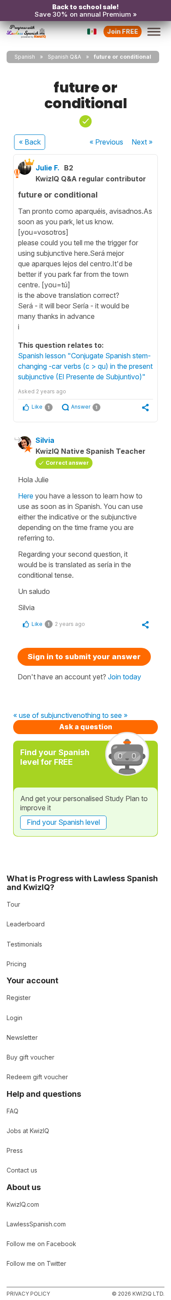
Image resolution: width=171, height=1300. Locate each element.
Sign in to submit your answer (84, 656)
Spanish (24, 56)
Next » (142, 142)
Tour (13, 904)
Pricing (16, 964)
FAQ (12, 1111)
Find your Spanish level (63, 822)
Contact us (22, 1170)
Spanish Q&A (64, 56)
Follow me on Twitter (36, 1263)
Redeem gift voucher (37, 1077)
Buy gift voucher (30, 1057)
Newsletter (22, 1037)
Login (14, 1017)
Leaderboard (26, 924)
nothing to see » (102, 716)
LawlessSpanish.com (36, 1224)
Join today (124, 676)
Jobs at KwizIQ (28, 1130)
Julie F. (48, 167)
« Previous (106, 142)
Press (15, 1150)
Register (19, 997)
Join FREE (122, 31)
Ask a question (85, 726)
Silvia (45, 440)
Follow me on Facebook (41, 1243)
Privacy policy (28, 1293)
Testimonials (24, 944)
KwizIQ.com (23, 1204)
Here (25, 495)
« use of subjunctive (45, 716)
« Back (30, 142)
